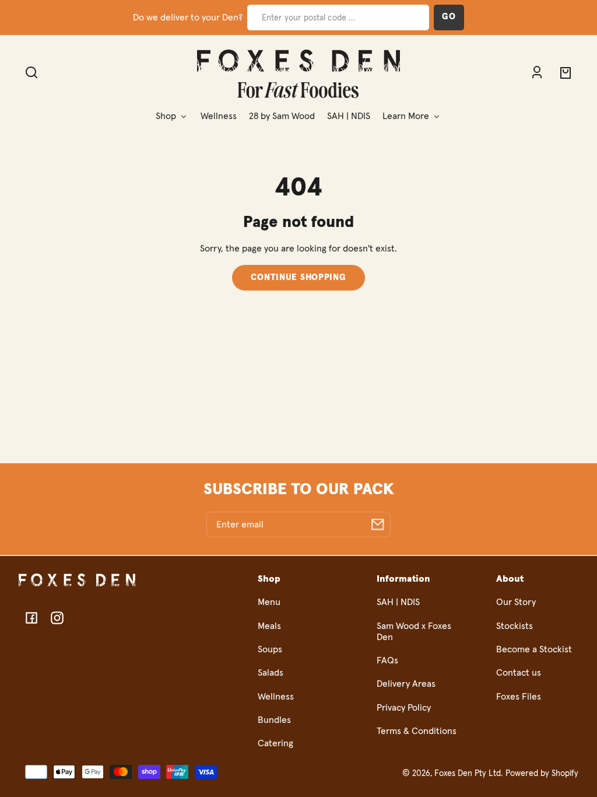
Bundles (274, 720)
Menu (269, 602)
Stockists (514, 626)
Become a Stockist (534, 649)
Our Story (516, 602)
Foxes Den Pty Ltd (467, 774)
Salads (270, 672)
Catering (275, 743)
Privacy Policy (404, 707)
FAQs (387, 660)
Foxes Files (518, 696)
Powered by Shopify (541, 774)
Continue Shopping (298, 278)
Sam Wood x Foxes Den (414, 631)
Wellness (276, 696)
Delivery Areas (406, 683)
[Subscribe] (378, 524)
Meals (269, 626)
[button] (585, 9)
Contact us (518, 672)
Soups (270, 649)
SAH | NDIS (398, 602)
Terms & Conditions (416, 731)
